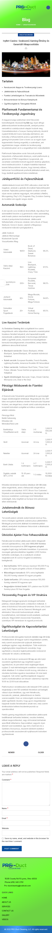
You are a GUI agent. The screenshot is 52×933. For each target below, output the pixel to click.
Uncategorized (29, 25)
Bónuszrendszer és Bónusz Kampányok (20, 100)
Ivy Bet (26, 123)
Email (5, 818)
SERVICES (6, 906)
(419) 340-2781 (17, 882)
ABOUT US (6, 902)
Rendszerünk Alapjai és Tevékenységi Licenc (23, 87)
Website (5, 828)
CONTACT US (8, 911)
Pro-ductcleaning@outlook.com (17, 886)
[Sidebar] (3, 283)
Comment (6, 779)
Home (18, 25)
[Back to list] (26, 752)
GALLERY (5, 915)
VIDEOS (5, 919)
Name (5, 808)
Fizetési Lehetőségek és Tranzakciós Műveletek (24, 95)
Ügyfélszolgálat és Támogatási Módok (20, 104)
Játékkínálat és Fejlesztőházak (16, 91)
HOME (4, 898)
